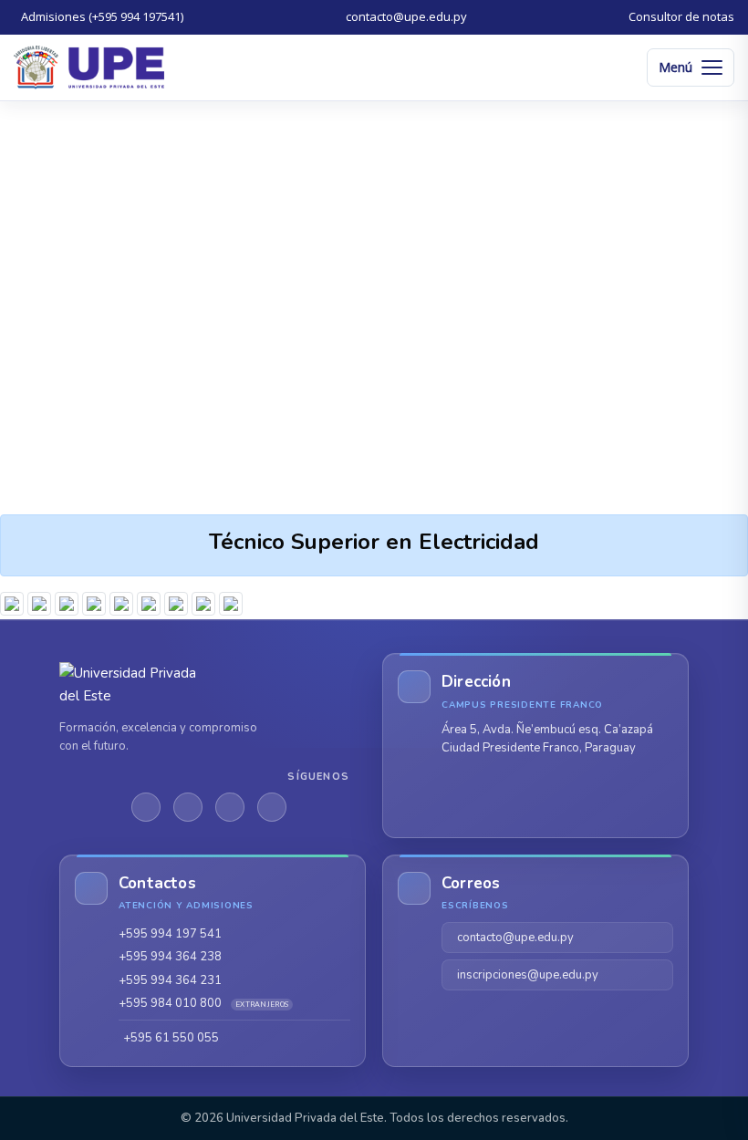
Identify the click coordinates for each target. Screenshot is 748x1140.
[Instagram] (229, 807)
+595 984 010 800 (203, 1003)
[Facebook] (146, 807)
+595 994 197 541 (170, 934)
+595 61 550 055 (171, 1038)
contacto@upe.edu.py (515, 937)
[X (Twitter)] (188, 807)
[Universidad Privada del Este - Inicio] (89, 67)
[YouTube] (271, 807)
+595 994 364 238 (170, 956)
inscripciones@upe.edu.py (527, 975)
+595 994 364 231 (170, 980)
